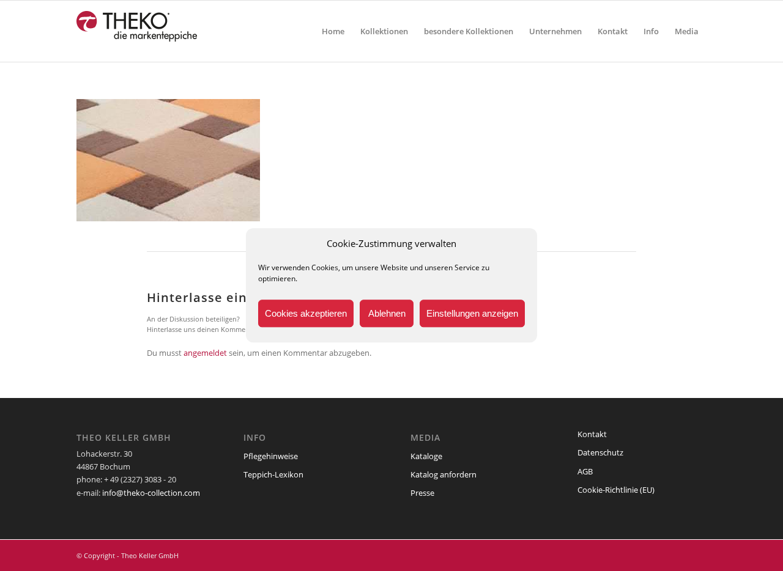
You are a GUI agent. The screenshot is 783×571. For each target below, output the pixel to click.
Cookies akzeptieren (306, 313)
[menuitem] (333, 31)
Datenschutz (600, 452)
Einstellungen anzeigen (472, 313)
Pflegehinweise (270, 456)
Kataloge (426, 456)
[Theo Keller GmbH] (137, 31)
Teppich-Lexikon (273, 474)
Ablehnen (387, 313)
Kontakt (592, 434)
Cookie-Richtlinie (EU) (616, 489)
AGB (585, 471)
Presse (422, 492)
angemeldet (205, 352)
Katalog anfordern (443, 474)
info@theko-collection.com (151, 492)
